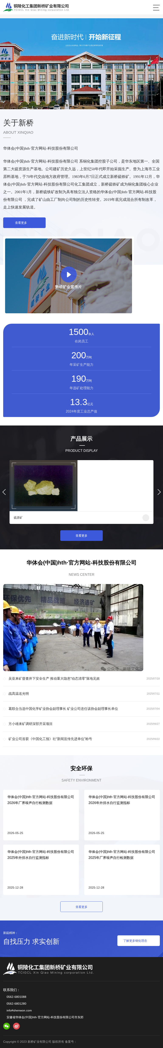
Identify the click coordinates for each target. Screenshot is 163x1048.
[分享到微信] (6, 1026)
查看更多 (21, 222)
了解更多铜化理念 (135, 940)
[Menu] (156, 7)
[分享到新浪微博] (16, 1026)
